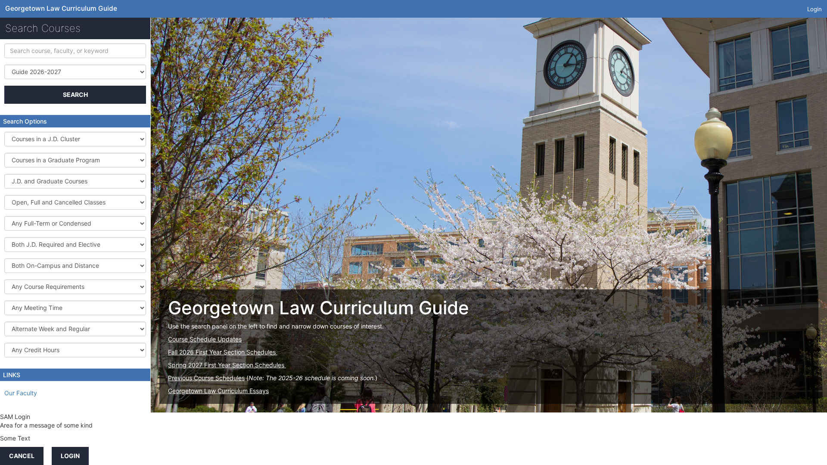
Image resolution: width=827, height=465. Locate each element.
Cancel (21, 455)
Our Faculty (20, 393)
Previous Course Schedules (206, 377)
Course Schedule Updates (205, 339)
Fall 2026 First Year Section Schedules (222, 352)
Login (814, 9)
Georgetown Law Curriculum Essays (218, 390)
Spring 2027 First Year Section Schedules (227, 365)
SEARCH (75, 94)
